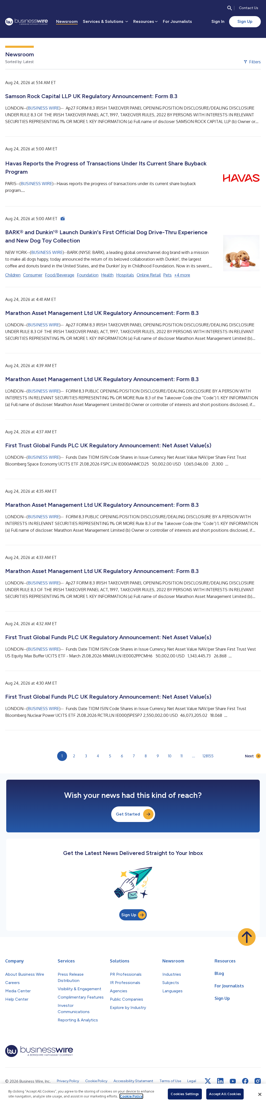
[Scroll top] (247, 937)
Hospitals (125, 275)
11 (182, 756)
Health (107, 275)
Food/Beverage (59, 275)
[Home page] (26, 21)
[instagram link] (258, 1081)
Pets (167, 275)
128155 (208, 756)
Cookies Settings (185, 1094)
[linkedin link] (220, 1081)
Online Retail (149, 275)
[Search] (229, 8)
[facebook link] (245, 1081)
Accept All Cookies (225, 1094)
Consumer (32, 275)
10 (169, 756)
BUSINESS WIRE (43, 108)
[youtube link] (233, 1081)
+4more (182, 275)
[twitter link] (208, 1081)
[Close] (259, 1094)
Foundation (87, 275)
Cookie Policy (131, 1096)
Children (13, 275)
